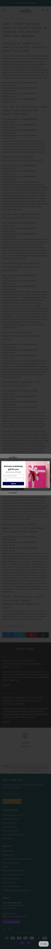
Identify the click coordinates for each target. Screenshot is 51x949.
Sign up (13, 484)
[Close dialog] (48, 463)
